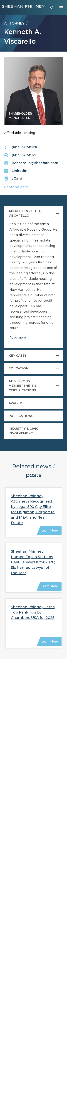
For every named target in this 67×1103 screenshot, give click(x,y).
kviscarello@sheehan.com (35, 163)
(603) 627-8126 (24, 147)
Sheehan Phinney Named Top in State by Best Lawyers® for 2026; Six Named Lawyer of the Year (33, 562)
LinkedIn (19, 171)
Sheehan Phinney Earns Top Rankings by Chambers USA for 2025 (33, 612)
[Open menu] (61, 8)
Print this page (16, 187)
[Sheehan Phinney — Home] (23, 7)
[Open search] (52, 7)
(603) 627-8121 (24, 155)
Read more (17, 337)
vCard (17, 178)
